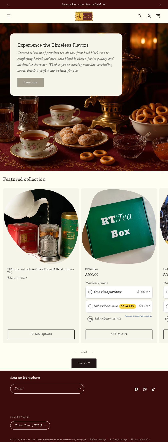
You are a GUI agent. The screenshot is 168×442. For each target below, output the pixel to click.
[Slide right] (93, 351)
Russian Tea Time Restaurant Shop (41, 440)
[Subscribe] (79, 389)
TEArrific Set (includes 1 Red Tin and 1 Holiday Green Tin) (40, 270)
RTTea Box (91, 268)
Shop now (30, 82)
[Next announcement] (160, 4)
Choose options (41, 334)
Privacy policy (118, 440)
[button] (8, 16)
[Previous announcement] (7, 4)
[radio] (90, 292)
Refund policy (98, 440)
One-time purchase (107, 292)
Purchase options (97, 283)
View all (84, 363)
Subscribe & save (114, 306)
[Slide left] (74, 351)
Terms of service (140, 440)
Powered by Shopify (74, 440)
